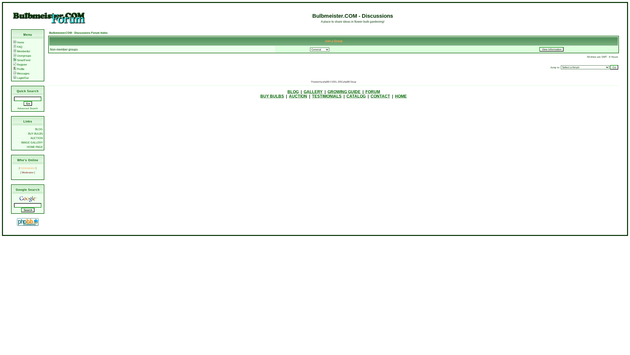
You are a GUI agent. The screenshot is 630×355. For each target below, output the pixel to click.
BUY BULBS (35, 133)
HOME (401, 96)
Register (22, 64)
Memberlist (23, 51)
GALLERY (313, 92)
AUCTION (37, 138)
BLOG (39, 129)
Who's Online (27, 160)
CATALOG (356, 96)
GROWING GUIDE (344, 92)
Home (20, 42)
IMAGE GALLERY (32, 142)
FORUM (372, 92)
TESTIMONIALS (327, 96)
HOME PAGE (35, 146)
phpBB (326, 81)
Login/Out (23, 77)
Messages (23, 73)
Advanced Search (27, 108)
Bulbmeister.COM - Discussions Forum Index (78, 32)
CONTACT (380, 96)
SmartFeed (23, 60)
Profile (20, 69)
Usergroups (24, 55)
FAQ (19, 46)
